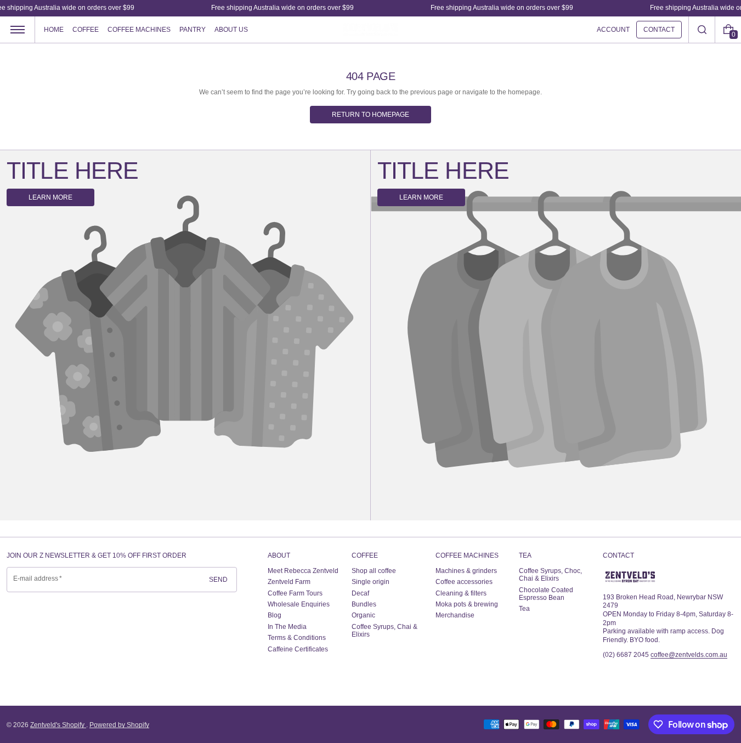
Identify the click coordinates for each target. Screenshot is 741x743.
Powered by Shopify (119, 725)
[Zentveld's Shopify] (630, 577)
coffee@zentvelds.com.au (689, 655)
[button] (702, 29)
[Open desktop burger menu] (17, 29)
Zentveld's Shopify (58, 725)
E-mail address (36, 578)
